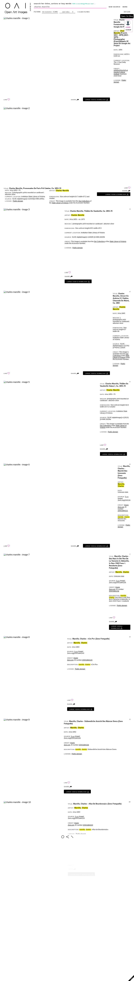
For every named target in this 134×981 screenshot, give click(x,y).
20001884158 (114, 591)
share (73, 99)
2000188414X (87, 660)
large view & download (95, 99)
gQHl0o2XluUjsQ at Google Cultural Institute (121, 72)
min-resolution (47, 12)
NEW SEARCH (114, 7)
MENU (30, 8)
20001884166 (84, 745)
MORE (125, 7)
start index (65, 12)
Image (126, 505)
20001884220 (88, 825)
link (127, 496)
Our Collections (84, 201)
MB (56, 12)
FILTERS (37, 12)
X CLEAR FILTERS (84, 12)
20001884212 (123, 511)
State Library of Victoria (60, 203)
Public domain (18, 201)
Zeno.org (121, 507)
